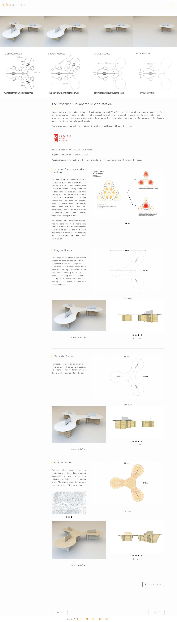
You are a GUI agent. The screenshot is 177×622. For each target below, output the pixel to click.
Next (156, 612)
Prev (59, 612)
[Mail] (106, 619)
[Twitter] (87, 619)
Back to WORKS (155, 584)
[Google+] (94, 619)
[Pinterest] (100, 619)
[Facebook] (81, 619)
